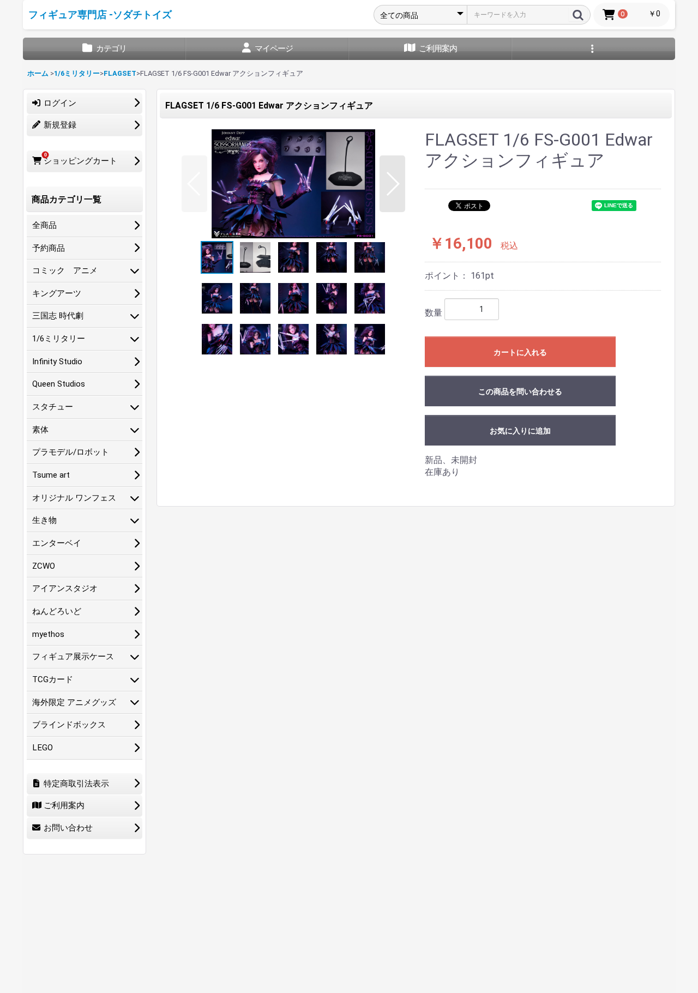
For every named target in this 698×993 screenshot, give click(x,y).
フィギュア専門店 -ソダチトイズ (100, 14)
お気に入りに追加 (520, 430)
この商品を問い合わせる (520, 391)
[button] (194, 183)
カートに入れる (520, 352)
